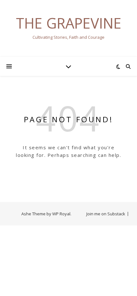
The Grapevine (68, 23)
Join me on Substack (105, 214)
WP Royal (61, 214)
